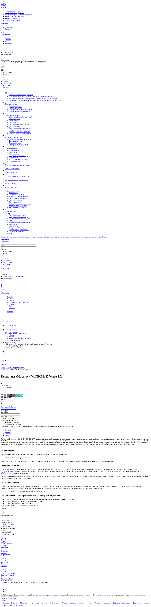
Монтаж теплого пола (12, 11)
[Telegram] (22, 395)
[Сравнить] (2, 391)
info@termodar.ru (10, 342)
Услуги (3, 538)
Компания (4, 547)
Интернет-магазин (7, 534)
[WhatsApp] (16, 395)
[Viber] (13, 395)
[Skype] (19, 395)
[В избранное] (2, 389)
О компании (9, 27)
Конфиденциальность (8, 599)
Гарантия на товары (8, 573)
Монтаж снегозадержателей (14, 16)
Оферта (3, 600)
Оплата (7, 38)
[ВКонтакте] (2, 395)
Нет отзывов (5, 385)
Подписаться (6, 532)
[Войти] (2, 283)
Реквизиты (9, 43)
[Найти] (2, 76)
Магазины (8, 41)
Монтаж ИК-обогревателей (14, 13)
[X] (10, 395)
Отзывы (8, 29)
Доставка (8, 40)
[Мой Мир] (8, 395)
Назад (12, 298)
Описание (8, 430)
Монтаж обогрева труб (13, 18)
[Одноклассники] (5, 395)
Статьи (3, 545)
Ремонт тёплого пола (12, 20)
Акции (3, 540)
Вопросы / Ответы (7, 575)
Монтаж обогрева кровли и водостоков (18, 15)
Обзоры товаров (6, 543)
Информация (5, 555)
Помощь (4, 566)
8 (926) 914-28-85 (7, 52)
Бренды (3, 542)
